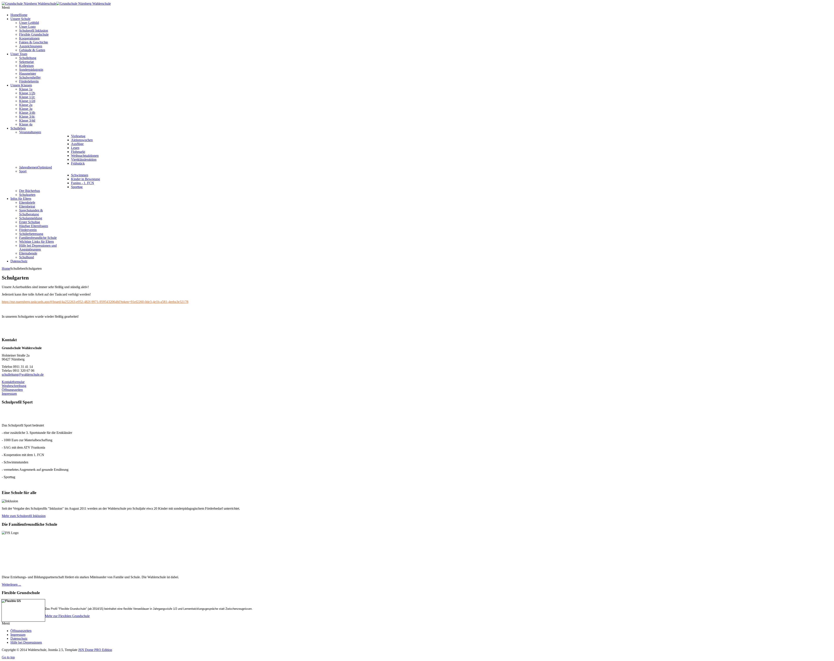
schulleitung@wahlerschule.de (23, 374)
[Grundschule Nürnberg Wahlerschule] (56, 3)
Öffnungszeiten (12, 390)
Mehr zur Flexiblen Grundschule (67, 616)
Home (6, 268)
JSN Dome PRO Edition (95, 650)
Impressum (9, 393)
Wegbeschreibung (14, 386)
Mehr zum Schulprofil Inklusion (24, 516)
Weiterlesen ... (11, 584)
